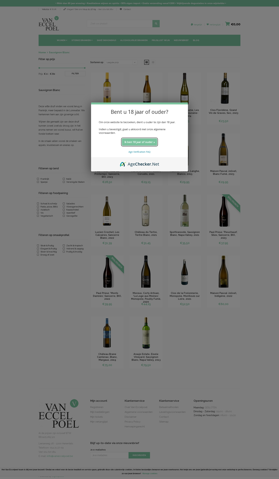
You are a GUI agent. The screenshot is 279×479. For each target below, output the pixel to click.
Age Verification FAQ (139, 151)
